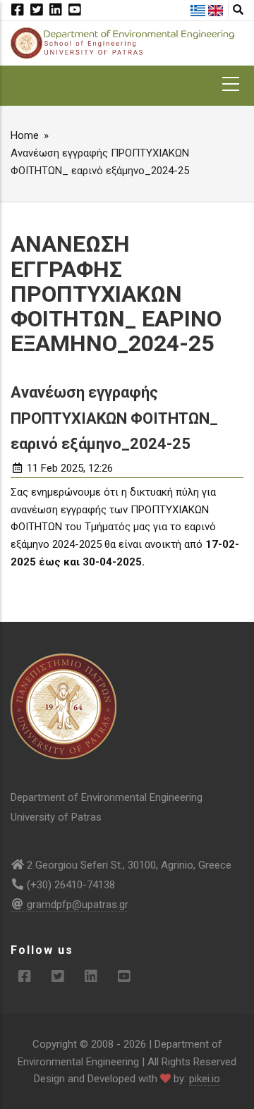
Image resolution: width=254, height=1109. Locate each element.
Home (25, 135)
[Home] (127, 42)
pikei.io (204, 1078)
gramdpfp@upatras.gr (77, 904)
